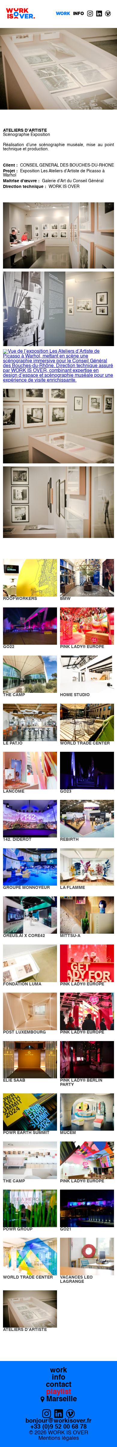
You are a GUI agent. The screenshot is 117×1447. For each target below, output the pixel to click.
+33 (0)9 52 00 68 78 (58, 1427)
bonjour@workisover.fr (59, 1421)
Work (63, 13)
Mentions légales (58, 1438)
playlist (58, 1392)
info (58, 1377)
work (58, 1370)
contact (58, 1385)
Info (78, 13)
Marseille (61, 1399)
